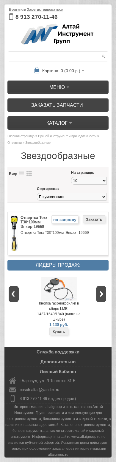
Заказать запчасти (57, 105)
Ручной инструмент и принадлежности (67, 136)
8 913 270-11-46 (36, 17)
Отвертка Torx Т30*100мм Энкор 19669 (34, 222)
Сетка (29, 173)
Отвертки (14, 142)
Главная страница (21, 136)
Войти (14, 9)
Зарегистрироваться (45, 9)
